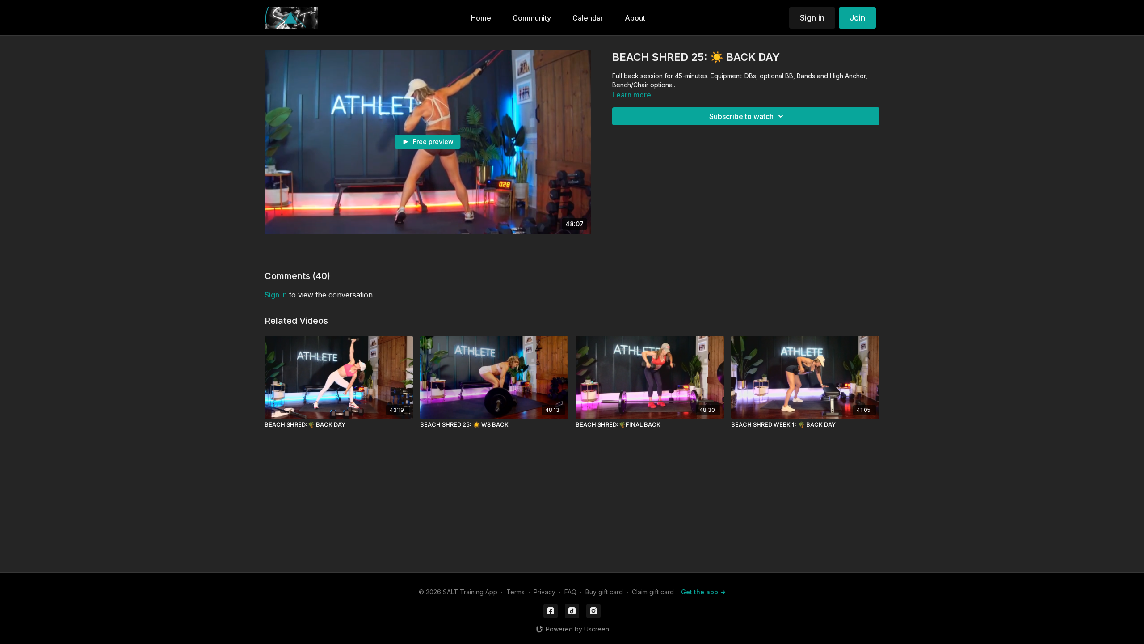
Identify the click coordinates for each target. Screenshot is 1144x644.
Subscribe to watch (741, 116)
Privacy (544, 592)
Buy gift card (604, 592)
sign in (276, 294)
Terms (515, 592)
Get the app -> (703, 592)
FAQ (570, 592)
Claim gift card (653, 592)
